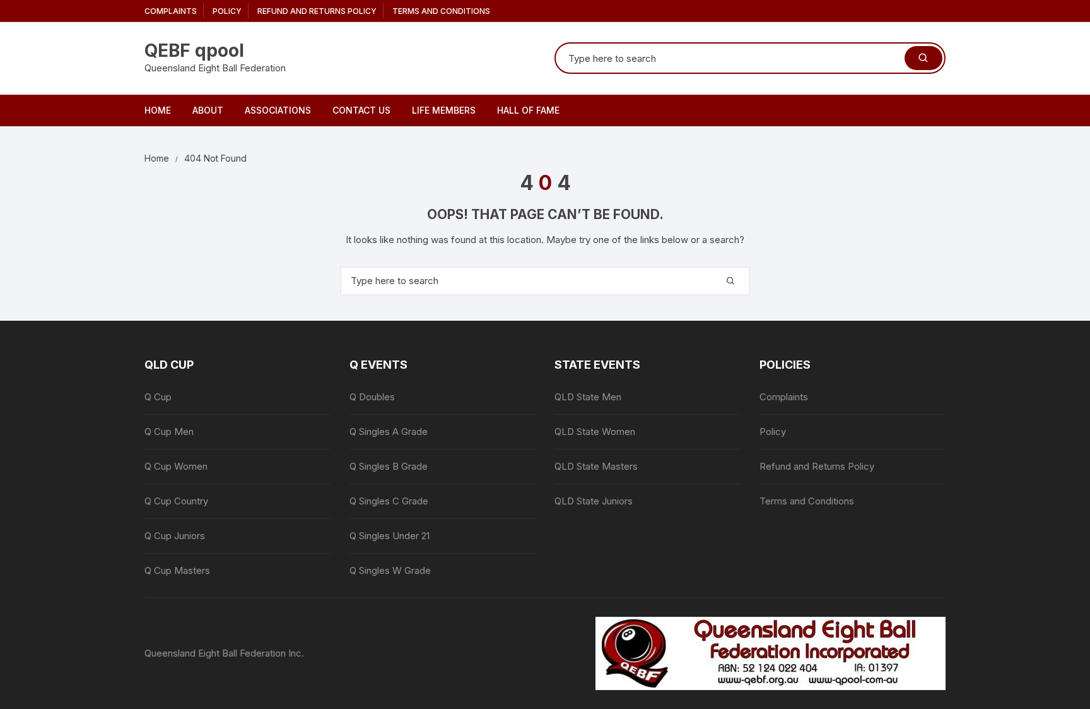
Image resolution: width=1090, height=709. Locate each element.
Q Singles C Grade (388, 501)
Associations (278, 110)
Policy (227, 11)
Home (157, 110)
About (207, 110)
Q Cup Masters (177, 570)
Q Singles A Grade (388, 432)
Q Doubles (372, 397)
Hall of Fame (528, 110)
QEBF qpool (194, 50)
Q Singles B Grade (388, 466)
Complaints (170, 11)
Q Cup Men (169, 432)
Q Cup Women (176, 466)
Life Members (444, 110)
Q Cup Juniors (174, 536)
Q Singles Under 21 (389, 536)
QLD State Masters (596, 466)
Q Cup (158, 397)
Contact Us (361, 110)
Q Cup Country (176, 501)
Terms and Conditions (441, 11)
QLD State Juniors (593, 501)
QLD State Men (587, 397)
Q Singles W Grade (390, 570)
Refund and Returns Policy (317, 11)
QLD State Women (594, 432)
